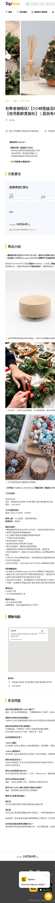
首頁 (7, 101)
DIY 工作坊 (25, 101)
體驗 (15, 101)
